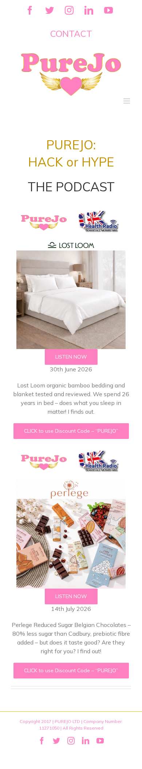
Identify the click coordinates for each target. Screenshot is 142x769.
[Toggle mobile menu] (127, 101)
